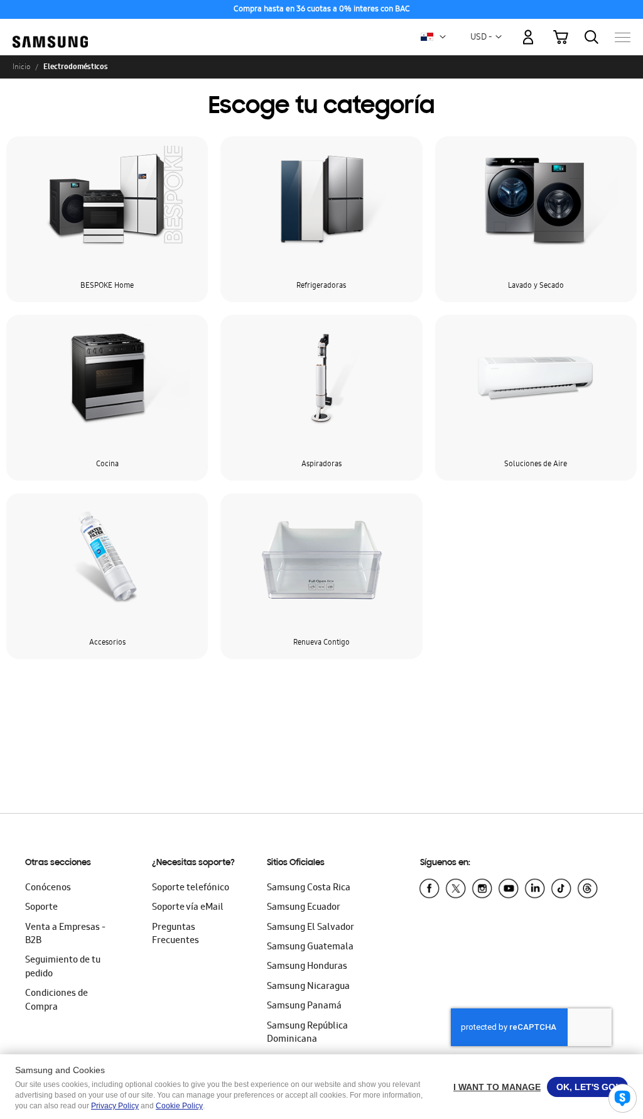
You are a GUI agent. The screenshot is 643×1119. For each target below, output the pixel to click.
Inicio (21, 67)
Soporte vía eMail (188, 907)
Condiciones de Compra (56, 1000)
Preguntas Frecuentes (175, 934)
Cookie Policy (179, 1105)
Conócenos (48, 888)
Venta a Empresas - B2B (65, 934)
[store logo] (50, 31)
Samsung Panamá (304, 1006)
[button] (443, 37)
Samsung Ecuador (303, 907)
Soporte (41, 907)
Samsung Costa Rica (308, 888)
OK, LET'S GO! (587, 1087)
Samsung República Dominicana (307, 1033)
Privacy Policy (115, 1105)
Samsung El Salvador (310, 928)
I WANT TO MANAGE (497, 1087)
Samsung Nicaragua (308, 987)
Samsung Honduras (307, 966)
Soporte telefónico (190, 888)
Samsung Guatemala (310, 947)
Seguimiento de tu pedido (62, 967)
